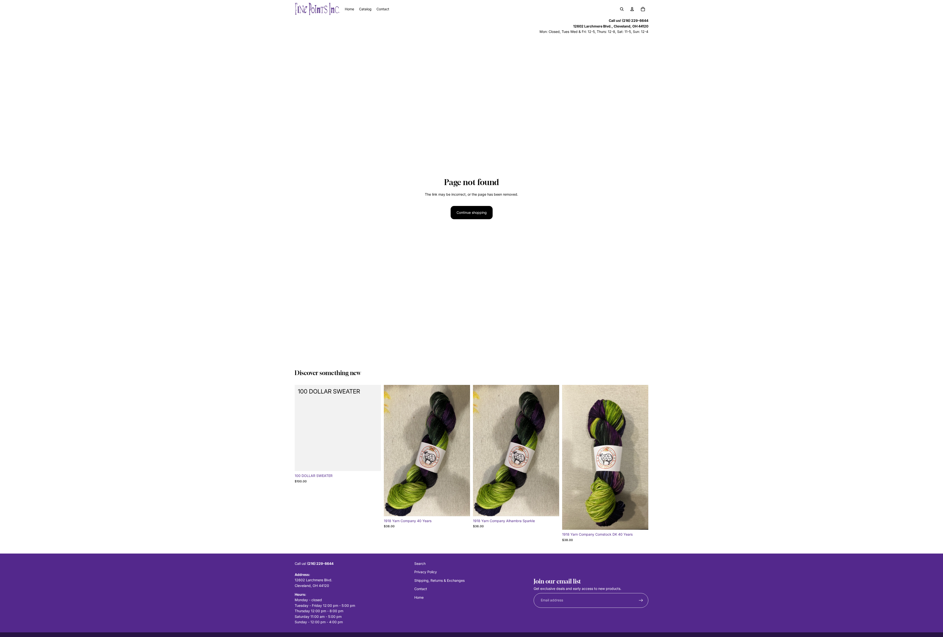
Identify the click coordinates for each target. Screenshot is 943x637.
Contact (420, 589)
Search (420, 563)
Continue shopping (472, 212)
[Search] (621, 9)
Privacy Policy (425, 572)
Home (419, 597)
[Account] (632, 9)
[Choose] (462, 508)
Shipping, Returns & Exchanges (439, 580)
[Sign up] (641, 600)
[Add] (373, 463)
